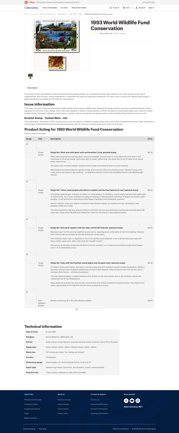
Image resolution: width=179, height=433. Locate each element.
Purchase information (99, 413)
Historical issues (64, 400)
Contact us (95, 400)
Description (32, 88)
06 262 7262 (150, 2)
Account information (99, 409)
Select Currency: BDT (133, 407)
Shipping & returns (32, 409)
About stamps (63, 404)
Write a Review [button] (120, 33)
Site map (42, 429)
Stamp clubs (63, 413)
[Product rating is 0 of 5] (95, 33)
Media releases (30, 418)
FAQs (26, 413)
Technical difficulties (99, 404)
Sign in (151, 8)
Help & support (29, 429)
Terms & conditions (121, 429)
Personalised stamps (32, 400)
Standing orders (31, 404)
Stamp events (63, 409)
